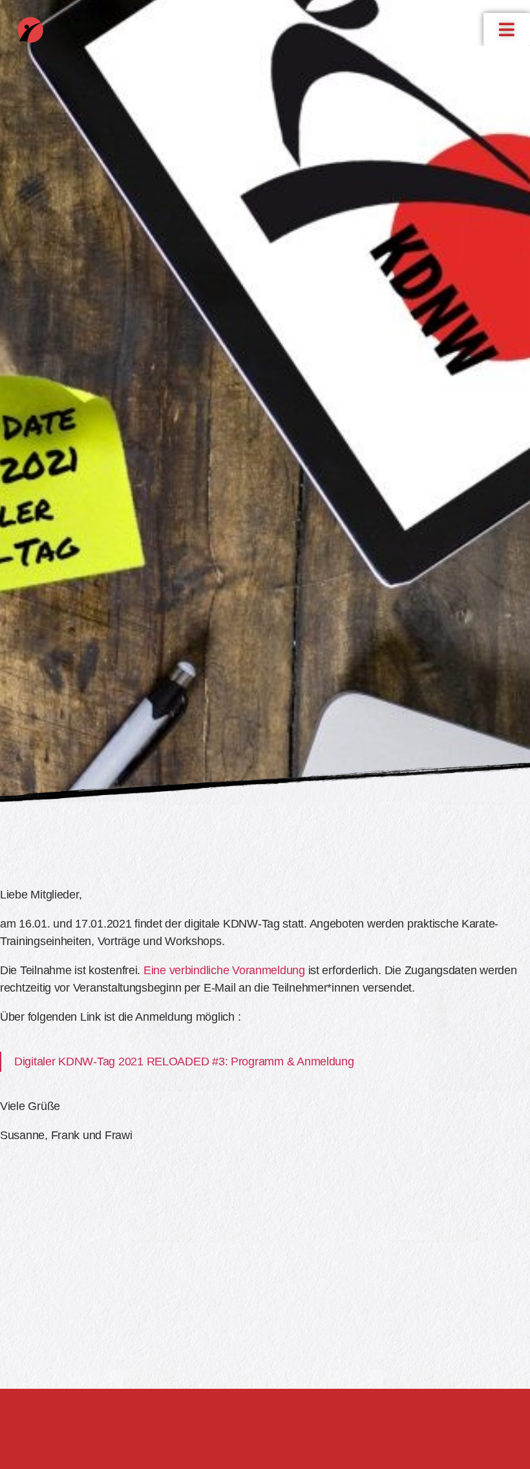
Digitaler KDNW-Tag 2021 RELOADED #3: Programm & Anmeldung (184, 1061)
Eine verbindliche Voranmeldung (224, 970)
